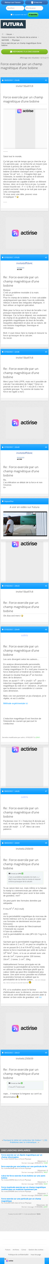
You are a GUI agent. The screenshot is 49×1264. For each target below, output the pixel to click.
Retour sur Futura (12, 2)
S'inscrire (36, 2)
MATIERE (5, 40)
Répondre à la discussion (24, 51)
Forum (9, 34)
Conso (23, 1249)
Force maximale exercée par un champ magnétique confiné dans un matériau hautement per (23, 1188)
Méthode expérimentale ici (15, 703)
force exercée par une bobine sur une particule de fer (24, 1166)
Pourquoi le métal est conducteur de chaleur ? (22, 1140)
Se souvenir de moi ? (19, 15)
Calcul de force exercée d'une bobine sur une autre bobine (23, 1177)
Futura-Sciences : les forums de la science (19, 37)
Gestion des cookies (36, 1249)
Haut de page (36, 1254)
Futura (7, 1249)
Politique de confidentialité (18, 1254)
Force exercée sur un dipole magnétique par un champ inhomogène (21, 1156)
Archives (16, 1249)
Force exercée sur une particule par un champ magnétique (21, 1199)
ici (40, 997)
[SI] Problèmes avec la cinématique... (28, 1141)
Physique (16, 40)
